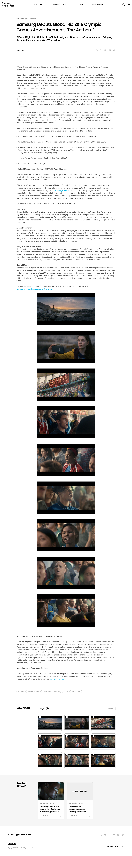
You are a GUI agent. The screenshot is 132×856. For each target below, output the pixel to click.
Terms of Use (12, 843)
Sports (65, 691)
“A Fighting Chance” (61, 190)
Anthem (21, 691)
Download (109, 708)
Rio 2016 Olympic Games (51, 691)
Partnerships (22, 18)
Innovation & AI (59, 4)
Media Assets (97, 4)
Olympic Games (33, 691)
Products (38, 4)
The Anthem (76, 691)
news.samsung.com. (57, 679)
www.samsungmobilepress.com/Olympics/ (34, 289)
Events (81, 4)
